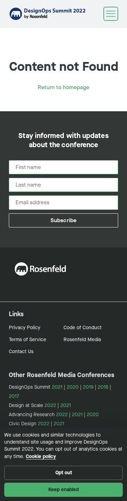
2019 (88, 387)
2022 (50, 405)
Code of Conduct (83, 327)
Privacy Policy (24, 327)
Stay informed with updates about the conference (63, 140)
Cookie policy (41, 456)
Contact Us (21, 351)
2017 (14, 396)
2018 (103, 387)
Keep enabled (63, 489)
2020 (73, 387)
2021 (57, 387)
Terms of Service (27, 339)
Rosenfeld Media (82, 339)
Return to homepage (63, 87)
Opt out (63, 472)
